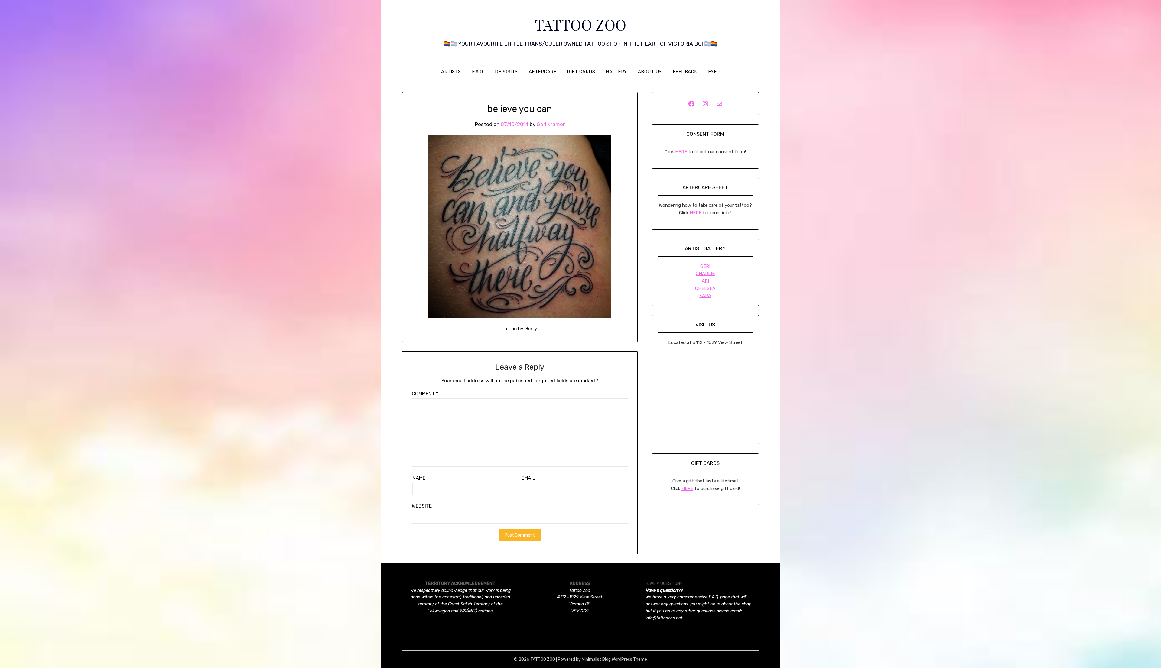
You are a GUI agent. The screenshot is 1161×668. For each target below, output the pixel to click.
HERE (681, 151)
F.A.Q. (478, 71)
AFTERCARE (543, 71)
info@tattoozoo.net (664, 618)
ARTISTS (451, 71)
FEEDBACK (685, 71)
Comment (425, 394)
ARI (705, 281)
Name (418, 478)
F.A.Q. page (720, 597)
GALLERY (616, 71)
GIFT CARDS (581, 71)
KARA (705, 295)
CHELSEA (705, 288)
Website (422, 506)
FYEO (714, 71)
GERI (705, 266)
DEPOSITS (506, 71)
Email (528, 478)
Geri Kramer (551, 124)
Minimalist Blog (596, 659)
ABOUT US (650, 71)
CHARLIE (705, 273)
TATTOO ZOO (580, 24)
